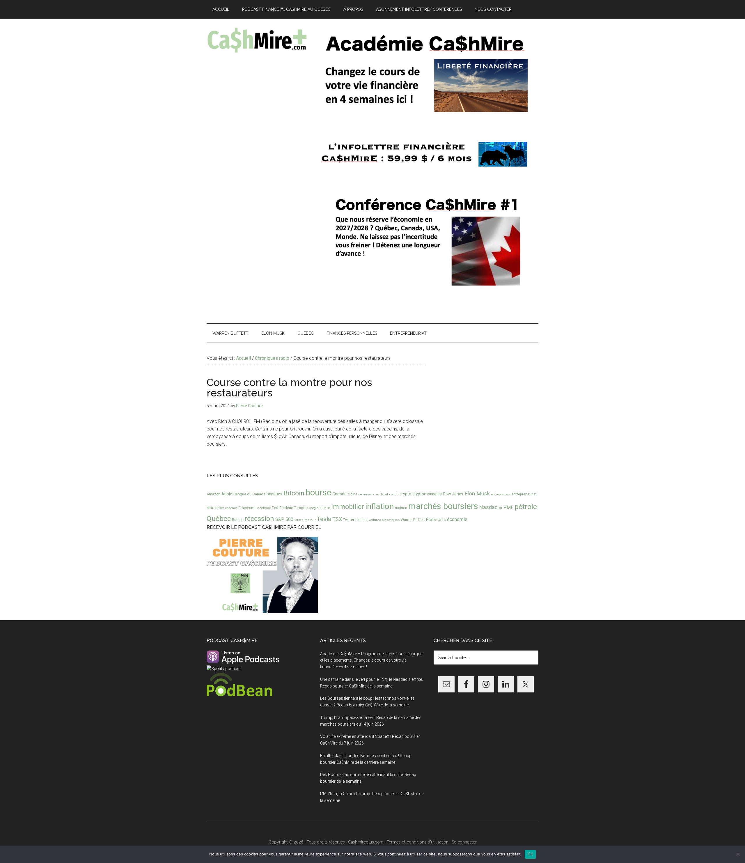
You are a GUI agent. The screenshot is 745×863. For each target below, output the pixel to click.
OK (530, 854)
